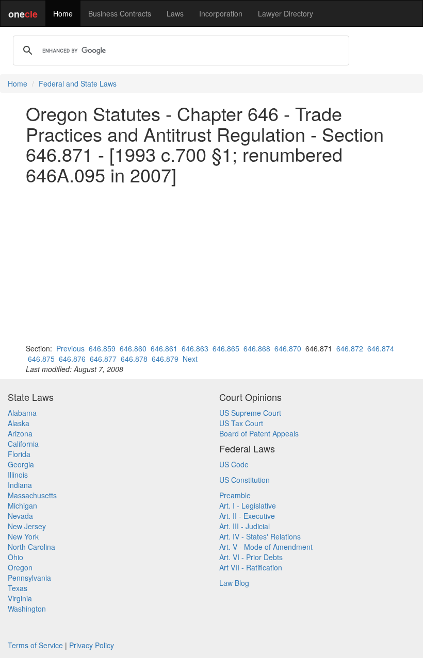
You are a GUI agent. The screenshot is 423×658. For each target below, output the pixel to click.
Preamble (235, 495)
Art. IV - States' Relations (260, 536)
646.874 (380, 348)
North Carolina (31, 547)
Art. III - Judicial (244, 526)
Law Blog (234, 583)
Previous (70, 348)
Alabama (22, 413)
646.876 (72, 358)
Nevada (20, 516)
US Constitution (244, 480)
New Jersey (27, 526)
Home (63, 13)
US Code (234, 464)
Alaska (18, 423)
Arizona (20, 433)
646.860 (133, 348)
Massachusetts (32, 495)
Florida (19, 454)
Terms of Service (35, 645)
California (23, 443)
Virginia (20, 598)
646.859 (102, 348)
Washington (27, 608)
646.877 (103, 358)
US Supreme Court (250, 413)
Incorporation (220, 13)
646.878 (134, 358)
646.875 (41, 358)
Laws (175, 13)
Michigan (22, 505)
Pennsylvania (29, 577)
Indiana (20, 485)
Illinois (18, 474)
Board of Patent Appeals (259, 433)
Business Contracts (119, 13)
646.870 (287, 348)
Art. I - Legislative (247, 505)
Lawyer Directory (285, 13)
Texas (17, 588)
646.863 (195, 348)
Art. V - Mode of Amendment (266, 547)
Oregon (20, 567)
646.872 (349, 348)
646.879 (165, 358)
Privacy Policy (91, 645)
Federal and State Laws (78, 83)
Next (190, 358)
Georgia (21, 464)
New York (23, 536)
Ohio (15, 557)
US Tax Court (241, 423)
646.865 (226, 348)
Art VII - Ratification (250, 567)
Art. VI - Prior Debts (251, 557)
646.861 (164, 348)
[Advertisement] (211, 264)
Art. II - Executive (247, 516)
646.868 (256, 348)
